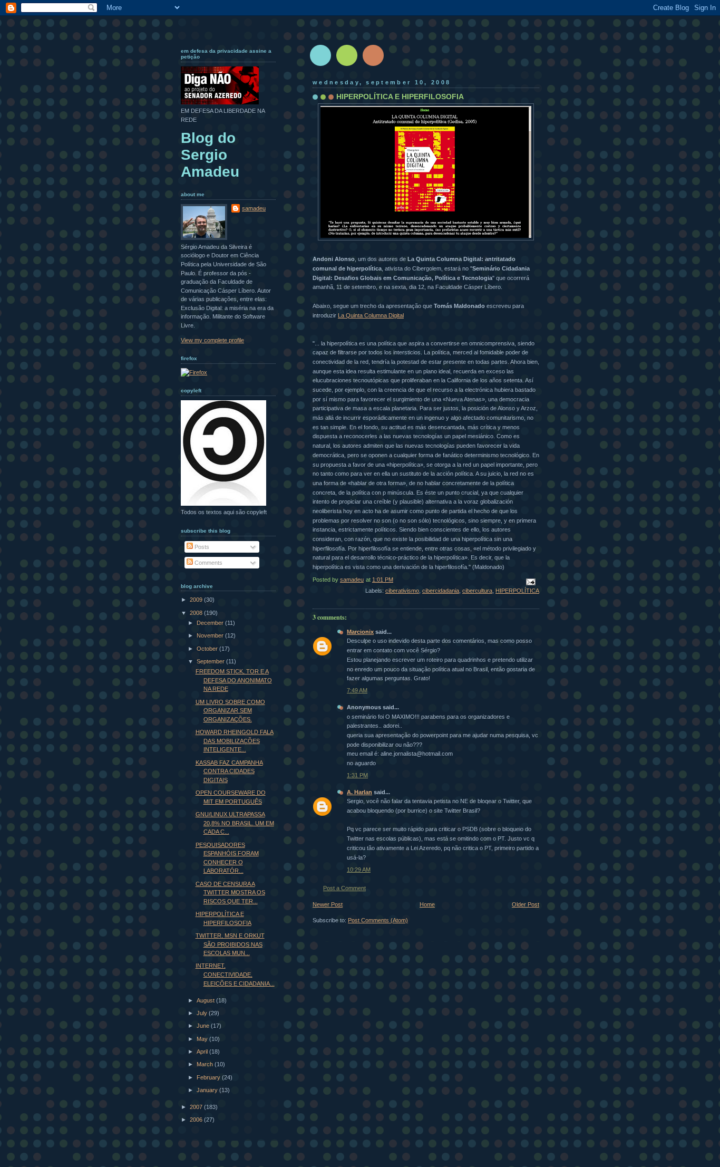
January (208, 1090)
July (203, 1013)
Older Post (525, 904)
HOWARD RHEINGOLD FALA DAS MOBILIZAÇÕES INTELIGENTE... (235, 741)
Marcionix (360, 632)
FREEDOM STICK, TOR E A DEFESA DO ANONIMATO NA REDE (234, 680)
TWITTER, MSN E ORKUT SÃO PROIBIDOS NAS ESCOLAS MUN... (230, 944)
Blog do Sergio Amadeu (210, 155)
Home (427, 904)
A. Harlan (359, 792)
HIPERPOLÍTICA (517, 590)
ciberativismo (402, 590)
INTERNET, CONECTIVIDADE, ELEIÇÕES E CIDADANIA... (235, 974)
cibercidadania (440, 590)
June (204, 1026)
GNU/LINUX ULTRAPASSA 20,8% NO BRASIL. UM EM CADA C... (235, 823)
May (203, 1039)
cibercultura (477, 590)
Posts (201, 547)
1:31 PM (357, 775)
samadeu (254, 208)
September (211, 661)
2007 (197, 1107)
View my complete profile (212, 340)
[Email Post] (530, 581)
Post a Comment (344, 888)
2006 (197, 1119)
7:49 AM (357, 690)
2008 (197, 613)
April (203, 1051)
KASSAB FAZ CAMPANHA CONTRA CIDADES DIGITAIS (229, 771)
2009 (197, 599)
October (208, 648)
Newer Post (328, 904)
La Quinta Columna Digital (371, 315)
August (206, 1000)
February (209, 1077)
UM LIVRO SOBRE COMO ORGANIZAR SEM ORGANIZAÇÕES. (230, 710)
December (211, 623)
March (206, 1064)
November (211, 635)
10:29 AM (359, 869)
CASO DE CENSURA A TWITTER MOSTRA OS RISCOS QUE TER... (230, 892)
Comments (207, 563)
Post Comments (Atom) (378, 920)
